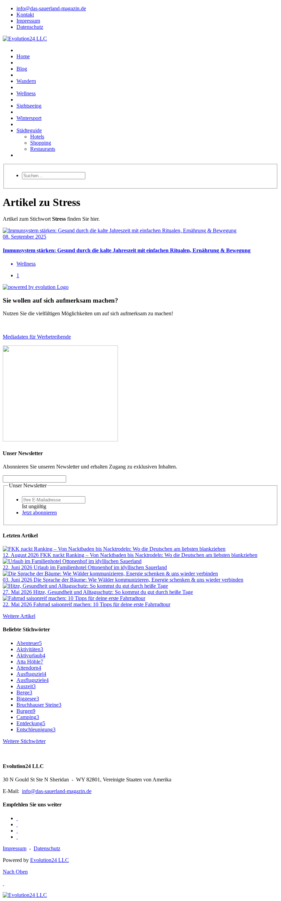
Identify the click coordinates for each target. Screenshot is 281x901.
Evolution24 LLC (49, 860)
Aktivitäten (29, 649)
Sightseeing (28, 106)
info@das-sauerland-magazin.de (56, 791)
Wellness (26, 93)
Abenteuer (29, 643)
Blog (21, 69)
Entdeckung (30, 723)
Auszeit (26, 686)
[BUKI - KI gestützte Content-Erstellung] (60, 439)
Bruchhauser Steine (38, 705)
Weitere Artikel (19, 616)
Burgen (25, 711)
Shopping (40, 143)
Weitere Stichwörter (24, 741)
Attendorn (28, 668)
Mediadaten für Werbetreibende (37, 337)
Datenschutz (47, 848)
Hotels (37, 136)
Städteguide (29, 130)
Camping (27, 717)
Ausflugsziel (31, 674)
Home (23, 56)
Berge (24, 692)
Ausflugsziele (32, 680)
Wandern (26, 81)
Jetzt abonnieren (39, 512)
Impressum (14, 848)
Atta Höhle (29, 662)
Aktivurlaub (30, 655)
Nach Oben (15, 872)
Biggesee (27, 699)
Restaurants (42, 149)
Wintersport (28, 118)
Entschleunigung (36, 729)
